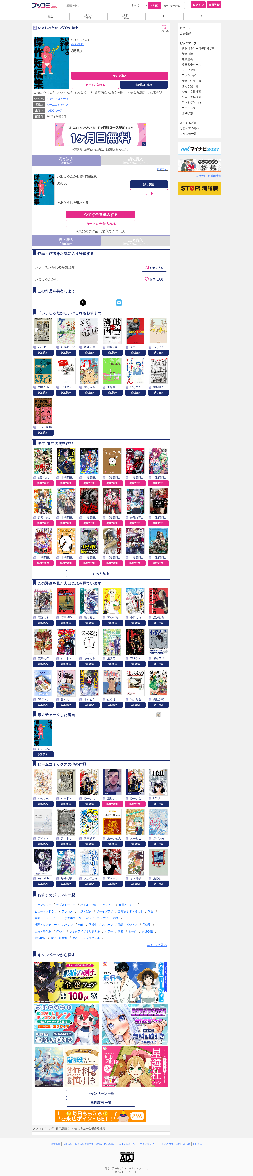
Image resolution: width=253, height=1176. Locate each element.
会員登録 (214, 4)
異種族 (146, 924)
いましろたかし (81, 40)
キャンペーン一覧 (100, 1093)
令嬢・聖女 (85, 911)
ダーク (132, 931)
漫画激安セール (191, 64)
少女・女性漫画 (191, 91)
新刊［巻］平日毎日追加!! (198, 48)
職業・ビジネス (127, 924)
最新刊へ (162, 169)
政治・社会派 (59, 938)
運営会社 (55, 1144)
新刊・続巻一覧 (191, 80)
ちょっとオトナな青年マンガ (63, 918)
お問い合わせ (183, 1144)
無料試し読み (144, 84)
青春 (121, 931)
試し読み (149, 184)
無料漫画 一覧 (100, 1103)
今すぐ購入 (119, 75)
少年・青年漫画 (191, 96)
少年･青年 (77, 44)
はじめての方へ (189, 128)
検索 (154, 5)
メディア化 (189, 70)
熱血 (81, 924)
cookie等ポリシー (127, 1144)
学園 (37, 918)
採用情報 (67, 1144)
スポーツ (107, 924)
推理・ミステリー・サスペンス (54, 924)
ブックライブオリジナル (84, 931)
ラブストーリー (66, 904)
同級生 (93, 924)
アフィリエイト (148, 1144)
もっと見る (101, 574)
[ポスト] (83, 302)
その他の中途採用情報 (207, 175)
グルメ (60, 931)
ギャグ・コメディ (57, 98)
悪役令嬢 (147, 931)
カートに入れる (95, 84)
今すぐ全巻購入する (101, 214)
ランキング (189, 75)
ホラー (109, 931)
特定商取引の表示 (105, 1144)
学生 (150, 911)
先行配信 (40, 938)
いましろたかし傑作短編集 (77, 176)
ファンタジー (43, 904)
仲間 (116, 918)
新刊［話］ (189, 53)
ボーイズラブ (104, 911)
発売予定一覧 (190, 86)
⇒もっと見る (157, 945)
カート (149, 193)
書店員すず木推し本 (130, 911)
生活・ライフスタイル (86, 938)
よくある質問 (188, 122)
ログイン (198, 4)
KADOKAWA (54, 110)
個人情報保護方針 (84, 1144)
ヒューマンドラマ (46, 911)
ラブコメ (67, 911)
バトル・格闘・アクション (97, 904)
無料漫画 (187, 59)
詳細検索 (187, 113)
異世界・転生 (127, 904)
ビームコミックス (57, 104)
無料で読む (43, 483)
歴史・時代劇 (43, 931)
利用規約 (197, 1144)
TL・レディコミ (192, 102)
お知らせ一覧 (188, 133)
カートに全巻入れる (101, 224)
